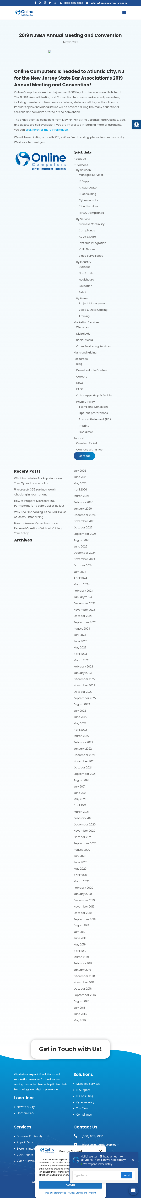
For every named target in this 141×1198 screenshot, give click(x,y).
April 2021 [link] (80, 805)
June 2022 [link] (80, 717)
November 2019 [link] (84, 907)
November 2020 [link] (84, 831)
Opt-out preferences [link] (55, 1192)
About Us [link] (80, 159)
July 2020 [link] (80, 856)
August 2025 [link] (82, 540)
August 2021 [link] (81, 780)
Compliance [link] (87, 230)
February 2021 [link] (83, 818)
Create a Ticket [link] (86, 443)
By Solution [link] (83, 170)
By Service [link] (83, 219)
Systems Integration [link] (92, 243)
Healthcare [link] (86, 280)
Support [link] (79, 438)
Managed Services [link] (91, 175)
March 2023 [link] (81, 660)
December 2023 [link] (84, 603)
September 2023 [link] (85, 622)
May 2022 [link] (80, 723)
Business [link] (84, 267)
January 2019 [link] (82, 970)
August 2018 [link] (81, 1001)
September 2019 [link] (85, 919)
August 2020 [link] (82, 850)
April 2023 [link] (80, 654)
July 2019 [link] (79, 932)
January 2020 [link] (83, 894)
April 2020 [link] (80, 875)
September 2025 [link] (85, 534)
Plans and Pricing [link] (85, 353)
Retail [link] (82, 292)
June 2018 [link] (80, 1014)
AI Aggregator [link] (88, 188)
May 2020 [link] (80, 869)
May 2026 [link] (80, 483)
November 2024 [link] (84, 559)
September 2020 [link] (85, 843)
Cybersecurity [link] (88, 200)
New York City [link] (26, 1107)
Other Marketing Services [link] (93, 346)
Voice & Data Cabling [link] (93, 310)
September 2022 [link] (85, 698)
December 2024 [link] (85, 553)
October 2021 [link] (83, 767)
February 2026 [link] (83, 502)
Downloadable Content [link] (92, 370)
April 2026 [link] (80, 490)
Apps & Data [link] (87, 237)
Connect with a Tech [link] (90, 450)
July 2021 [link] (79, 787)
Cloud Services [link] (89, 206)
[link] (136, 124)
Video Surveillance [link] (91, 256)
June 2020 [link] (80, 862)
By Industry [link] (83, 262)
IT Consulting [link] (87, 194)
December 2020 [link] (85, 824)
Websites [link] (82, 327)
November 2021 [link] (84, 761)
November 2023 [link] (84, 610)
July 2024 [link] (80, 572)
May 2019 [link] (80, 944)
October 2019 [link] (83, 913)
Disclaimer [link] (86, 432)
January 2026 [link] (83, 509)
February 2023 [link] (83, 667)
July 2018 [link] (79, 1008)
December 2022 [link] (84, 679)
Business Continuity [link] (92, 224)
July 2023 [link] (80, 635)
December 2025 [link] (85, 515)
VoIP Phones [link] (87, 249)
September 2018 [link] (85, 995)
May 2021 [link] (80, 799)
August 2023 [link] (82, 629)
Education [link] (85, 286)
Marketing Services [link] (86, 322)
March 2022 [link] (81, 736)
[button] (35, 4)
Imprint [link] (84, 426)
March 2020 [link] (82, 881)
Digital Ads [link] (83, 334)
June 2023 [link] (80, 641)
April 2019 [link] (80, 951)
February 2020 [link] (83, 888)
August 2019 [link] (81, 925)
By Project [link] (83, 298)
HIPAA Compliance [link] (91, 213)
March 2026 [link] (82, 496)
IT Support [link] (86, 181)
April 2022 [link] (80, 730)
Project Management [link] (93, 303)
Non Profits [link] (86, 273)
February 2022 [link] (83, 742)
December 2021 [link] (84, 755)
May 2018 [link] (80, 1020)
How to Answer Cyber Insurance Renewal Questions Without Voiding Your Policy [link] (38, 528)
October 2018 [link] (83, 989)
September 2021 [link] (85, 774)
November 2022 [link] (84, 685)
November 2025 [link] (84, 521)
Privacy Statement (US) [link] (95, 419)
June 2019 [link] (80, 938)
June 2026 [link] (80, 477)
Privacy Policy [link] (85, 402)
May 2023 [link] (80, 647)
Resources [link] (81, 359)
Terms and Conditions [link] (93, 407)
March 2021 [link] (81, 812)
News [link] (79, 383)
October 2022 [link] (83, 692)
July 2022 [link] (80, 711)
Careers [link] (81, 377)
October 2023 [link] (83, 616)
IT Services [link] (81, 165)
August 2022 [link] (82, 704)
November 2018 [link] (84, 982)
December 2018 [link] (84, 976)
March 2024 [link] (82, 584)
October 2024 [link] (83, 565)
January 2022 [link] (83, 749)
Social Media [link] (84, 340)
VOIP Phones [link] (25, 1155)
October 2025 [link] (83, 527)
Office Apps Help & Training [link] (94, 395)
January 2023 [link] (83, 673)
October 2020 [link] (83, 837)
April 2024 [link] (80, 578)
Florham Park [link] (25, 1113)
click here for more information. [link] (46, 130)
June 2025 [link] (80, 547)
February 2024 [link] (83, 591)
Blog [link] (79, 364)
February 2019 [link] (83, 963)
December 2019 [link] (84, 900)
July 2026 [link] (80, 471)
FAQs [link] (79, 389)
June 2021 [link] (80, 793)
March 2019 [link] (81, 957)
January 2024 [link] (83, 597)
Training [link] (84, 316)
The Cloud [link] (82, 1108)
